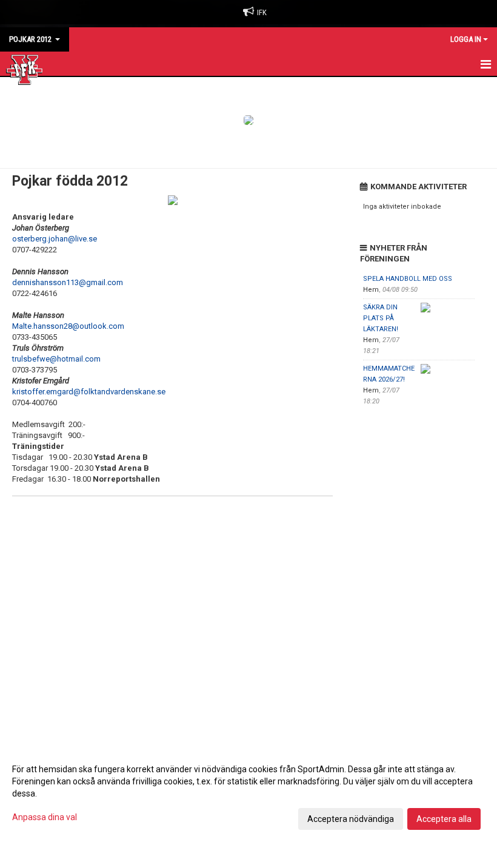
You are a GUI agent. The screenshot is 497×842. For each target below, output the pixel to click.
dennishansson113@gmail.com (67, 282)
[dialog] (248, 793)
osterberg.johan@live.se (54, 238)
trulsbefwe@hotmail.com (56, 358)
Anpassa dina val (44, 817)
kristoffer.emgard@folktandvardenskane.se (88, 391)
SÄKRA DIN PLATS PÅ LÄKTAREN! (380, 318)
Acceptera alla (444, 819)
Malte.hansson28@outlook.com (68, 326)
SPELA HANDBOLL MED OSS (407, 279)
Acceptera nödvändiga (350, 819)
